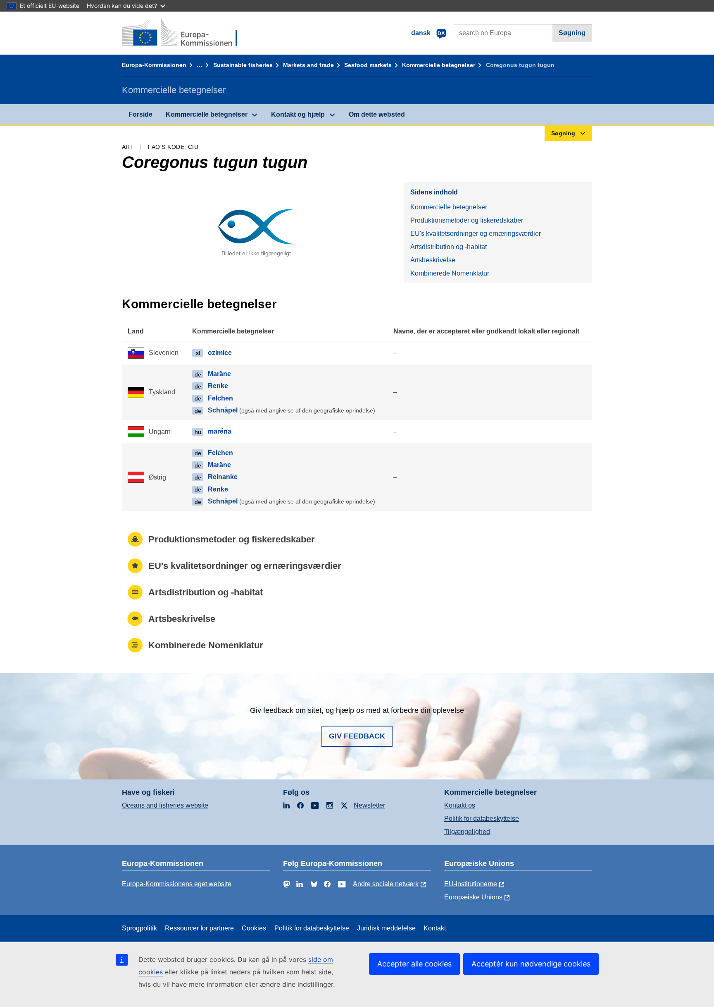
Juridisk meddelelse (386, 928)
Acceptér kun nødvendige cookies (530, 963)
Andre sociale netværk (386, 883)
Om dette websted (377, 114)
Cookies (254, 928)
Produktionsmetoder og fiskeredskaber (466, 220)
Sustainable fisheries (243, 65)
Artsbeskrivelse (432, 260)
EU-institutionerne (470, 883)
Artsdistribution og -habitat (448, 246)
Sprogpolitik (139, 928)
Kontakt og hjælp (298, 114)
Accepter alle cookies (414, 963)
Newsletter (369, 805)
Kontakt (435, 928)
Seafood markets (368, 65)
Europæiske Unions (473, 897)
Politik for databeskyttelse (481, 818)
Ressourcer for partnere (199, 928)
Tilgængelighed (467, 831)
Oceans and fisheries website (165, 805)
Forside (140, 114)
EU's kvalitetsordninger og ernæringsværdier (475, 233)
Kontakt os (459, 805)
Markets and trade (308, 65)
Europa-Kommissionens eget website (176, 883)
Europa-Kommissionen (154, 65)
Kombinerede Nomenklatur (449, 273)
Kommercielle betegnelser (438, 65)
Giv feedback (357, 736)
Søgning (572, 32)
